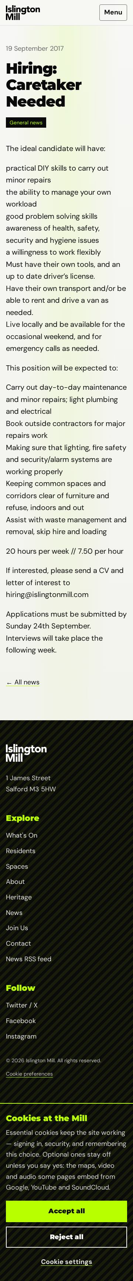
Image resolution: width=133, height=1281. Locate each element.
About (15, 881)
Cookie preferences (29, 1073)
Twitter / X (22, 1005)
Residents (20, 850)
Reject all (66, 1237)
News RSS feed (28, 959)
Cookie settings (66, 1261)
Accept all (66, 1211)
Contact (18, 943)
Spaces (17, 866)
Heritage (19, 897)
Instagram (21, 1036)
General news (26, 122)
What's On (21, 835)
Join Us (17, 927)
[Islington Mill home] (23, 12)
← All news (23, 682)
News (14, 912)
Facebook (21, 1020)
